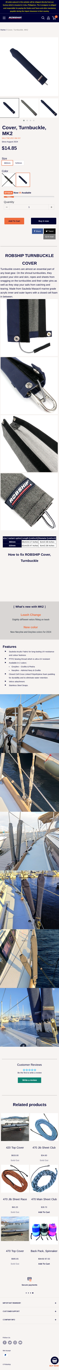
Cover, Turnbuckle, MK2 (24, 130)
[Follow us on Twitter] (10, 1342)
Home (3, 30)
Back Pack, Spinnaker (44, 1250)
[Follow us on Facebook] (5, 1342)
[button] (24, 120)
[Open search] (43, 17)
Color (5, 171)
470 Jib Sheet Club (44, 1147)
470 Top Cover (15, 1250)
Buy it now (44, 221)
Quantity (9, 201)
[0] (54, 18)
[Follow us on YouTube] (20, 1342)
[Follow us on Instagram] (15, 1342)
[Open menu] (4, 18)
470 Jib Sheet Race (15, 1199)
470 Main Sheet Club (44, 1199)
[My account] (48, 17)
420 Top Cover (15, 1147)
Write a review (29, 1080)
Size (4, 158)
